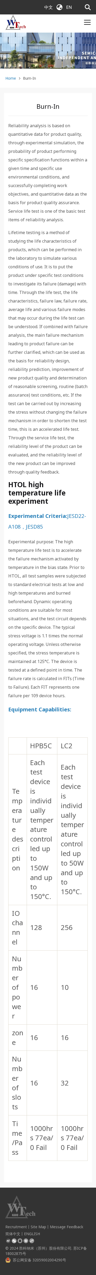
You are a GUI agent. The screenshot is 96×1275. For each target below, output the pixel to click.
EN (69, 7)
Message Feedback (66, 1226)
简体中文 (12, 1233)
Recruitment (16, 1226)
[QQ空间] (25, 1240)
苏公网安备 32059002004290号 (39, 1259)
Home (10, 78)
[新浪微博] (8, 1240)
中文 (48, 7)
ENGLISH (32, 1233)
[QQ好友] (20, 1240)
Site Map (38, 1226)
